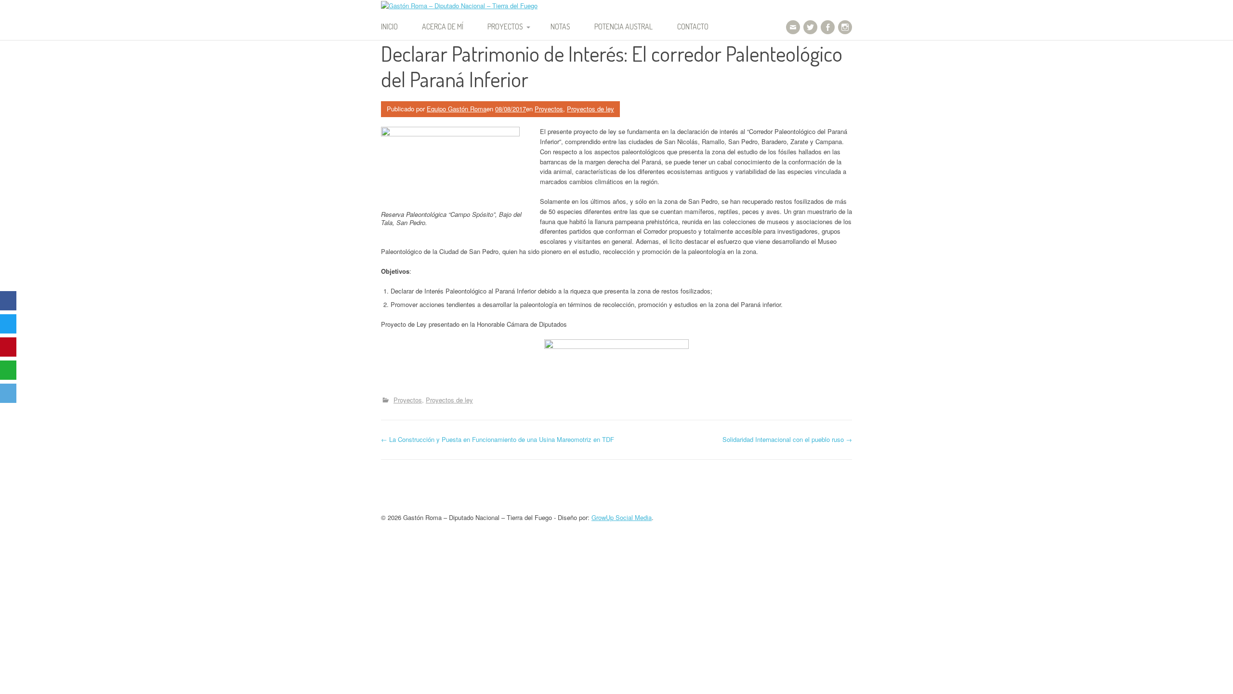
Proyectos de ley (590, 108)
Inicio (389, 26)
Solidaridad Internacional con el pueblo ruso (787, 439)
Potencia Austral (623, 26)
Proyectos (505, 26)
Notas (560, 26)
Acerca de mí (442, 26)
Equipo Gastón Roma (456, 108)
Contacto (692, 26)
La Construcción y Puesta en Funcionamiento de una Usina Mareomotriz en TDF (497, 439)
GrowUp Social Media (621, 517)
